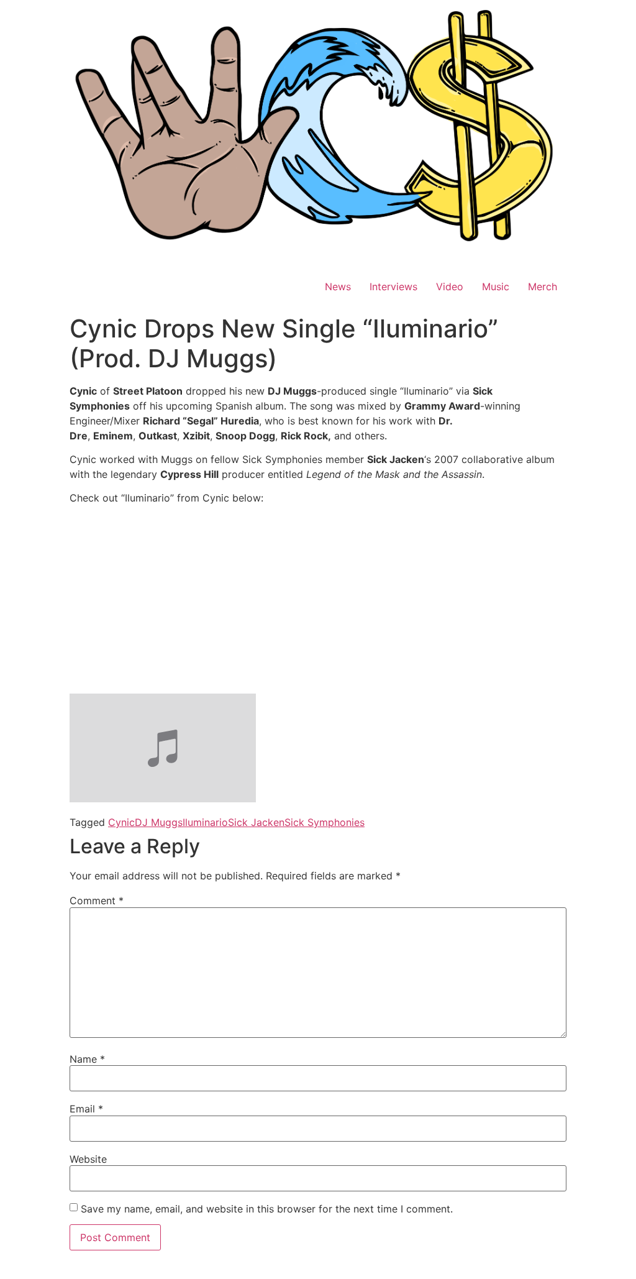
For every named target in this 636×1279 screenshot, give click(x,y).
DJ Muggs (159, 822)
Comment (97, 900)
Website (88, 1159)
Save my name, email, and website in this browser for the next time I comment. (267, 1209)
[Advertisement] (318, 602)
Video (449, 286)
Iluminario (205, 822)
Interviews (393, 286)
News (338, 286)
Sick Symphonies (324, 822)
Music (495, 286)
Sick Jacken (256, 822)
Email (86, 1109)
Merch (542, 286)
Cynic (121, 822)
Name (87, 1059)
